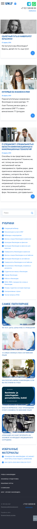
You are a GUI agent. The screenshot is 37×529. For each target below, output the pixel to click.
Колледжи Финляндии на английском (17, 259)
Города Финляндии (11, 275)
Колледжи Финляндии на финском (16, 242)
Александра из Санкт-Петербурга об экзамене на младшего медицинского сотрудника (17, 437)
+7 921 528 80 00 (28, 8)
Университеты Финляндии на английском (18, 262)
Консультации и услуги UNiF (14, 232)
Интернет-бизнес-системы (8, 515)
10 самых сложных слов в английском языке (17, 354)
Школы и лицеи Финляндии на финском (18, 239)
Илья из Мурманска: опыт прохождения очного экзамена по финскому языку (18, 409)
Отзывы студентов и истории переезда (17, 288)
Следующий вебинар (11, 228)
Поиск (32, 213)
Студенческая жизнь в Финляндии (16, 272)
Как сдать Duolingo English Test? (18, 462)
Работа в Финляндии (11, 279)
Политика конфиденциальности (9, 507)
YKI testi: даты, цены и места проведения (18, 328)
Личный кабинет (15, 3)
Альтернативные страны (13, 291)
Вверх (35, 518)
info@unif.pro (32, 10)
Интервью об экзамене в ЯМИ (16, 92)
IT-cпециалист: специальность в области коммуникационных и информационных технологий (17, 147)
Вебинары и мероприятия (13, 235)
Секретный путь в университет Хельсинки (17, 37)
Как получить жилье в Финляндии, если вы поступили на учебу (18, 381)
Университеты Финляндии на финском (17, 252)
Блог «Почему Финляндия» (11, 492)
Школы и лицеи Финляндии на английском (19, 255)
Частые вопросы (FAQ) (12, 295)
